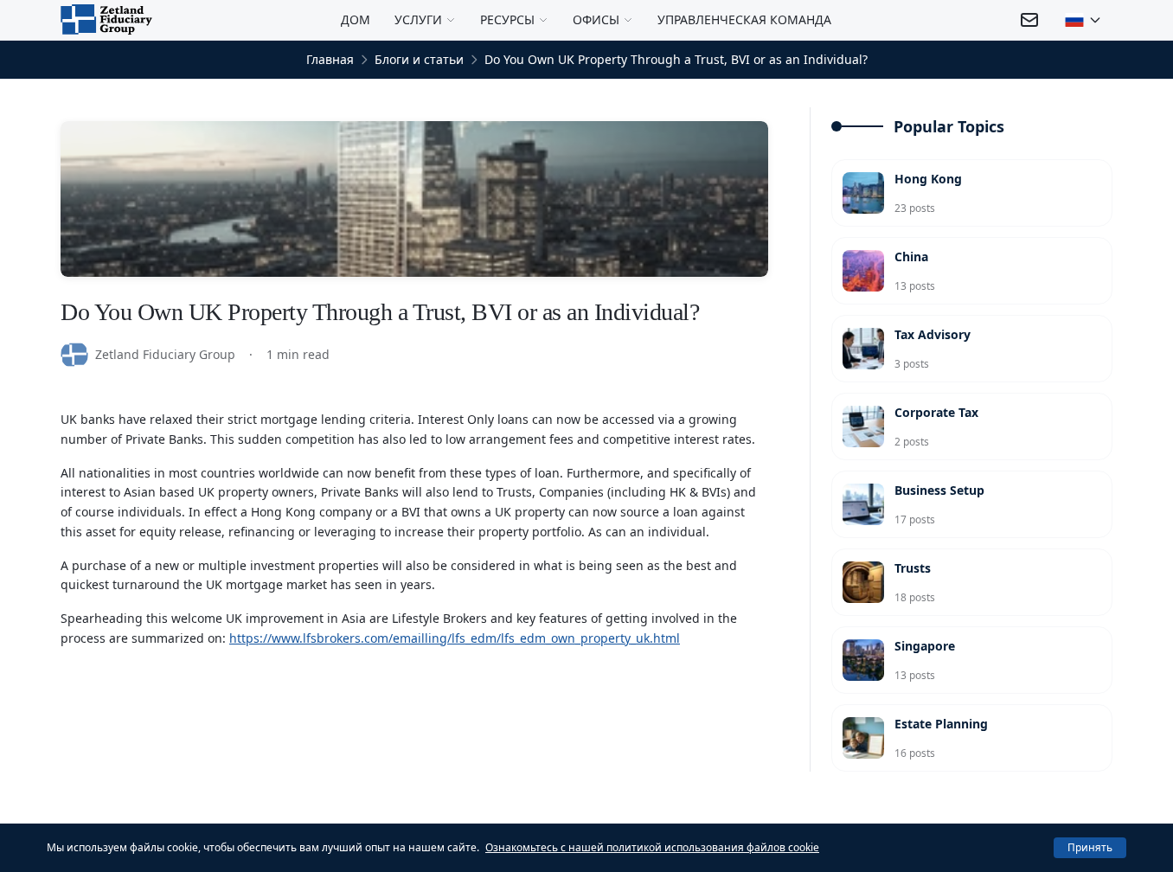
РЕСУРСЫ (507, 19)
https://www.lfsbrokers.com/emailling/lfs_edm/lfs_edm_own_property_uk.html (454, 638)
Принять (1089, 847)
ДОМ (355, 19)
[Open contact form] (1029, 20)
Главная (330, 59)
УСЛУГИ (418, 19)
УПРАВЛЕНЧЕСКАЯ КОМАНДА (744, 19)
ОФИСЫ (596, 19)
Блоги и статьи (419, 59)
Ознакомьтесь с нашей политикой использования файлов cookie (652, 847)
